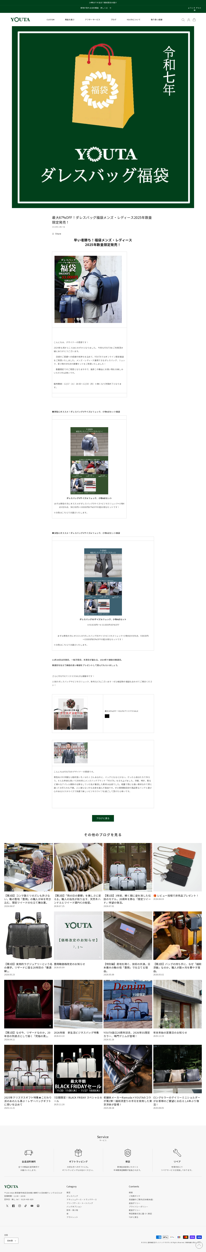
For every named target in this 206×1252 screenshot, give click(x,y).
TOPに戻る (133, 1217)
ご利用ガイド (134, 1196)
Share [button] (58, 233)
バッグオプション (74, 1206)
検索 (131, 1192)
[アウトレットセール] (71, 713)
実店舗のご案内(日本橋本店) (141, 1199)
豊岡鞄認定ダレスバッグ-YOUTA (159, 1242)
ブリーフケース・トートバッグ (80, 1203)
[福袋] (89, 460)
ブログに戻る (103, 818)
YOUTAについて (133, 19)
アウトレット (72, 1217)
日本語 (10, 1240)
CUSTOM (51, 19)
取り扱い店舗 (156, 19)
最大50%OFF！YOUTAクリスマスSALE (121, 711)
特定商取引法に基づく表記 (140, 1213)
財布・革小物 (72, 1210)
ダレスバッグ (72, 1196)
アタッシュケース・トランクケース (82, 1199)
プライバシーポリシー (138, 1206)
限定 (68, 1192)
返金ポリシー (134, 1203)
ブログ (113, 19)
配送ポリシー (134, 1210)
